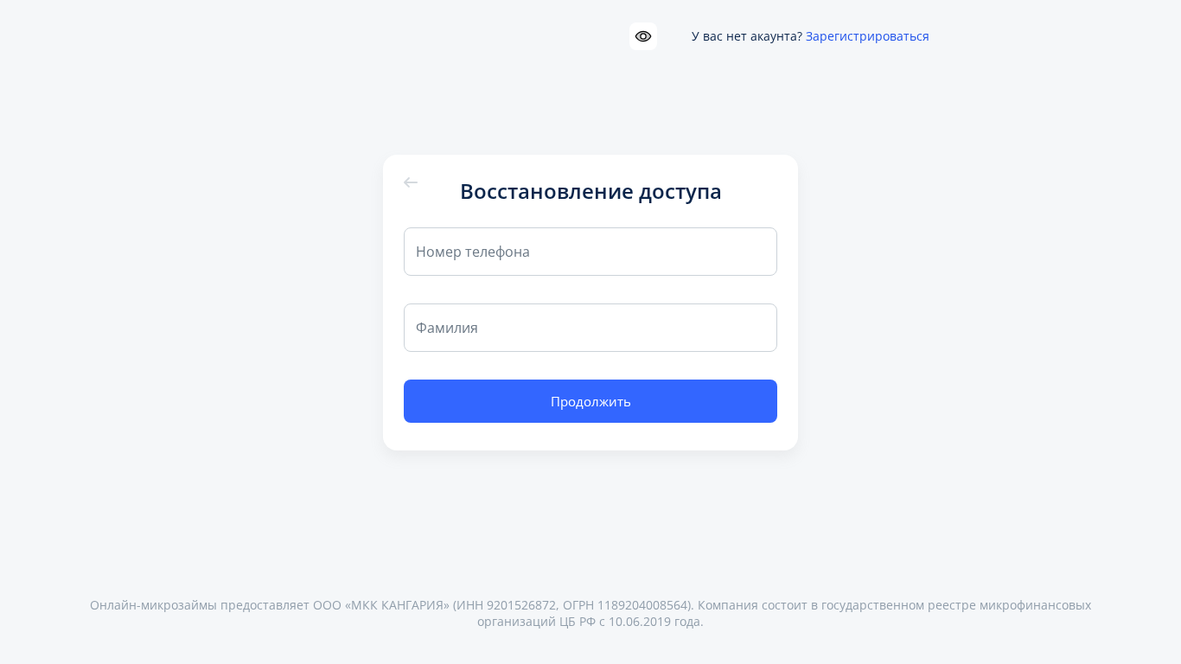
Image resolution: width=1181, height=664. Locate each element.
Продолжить (591, 401)
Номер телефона (473, 251)
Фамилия (447, 327)
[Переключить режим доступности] (643, 36)
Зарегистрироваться (867, 36)
